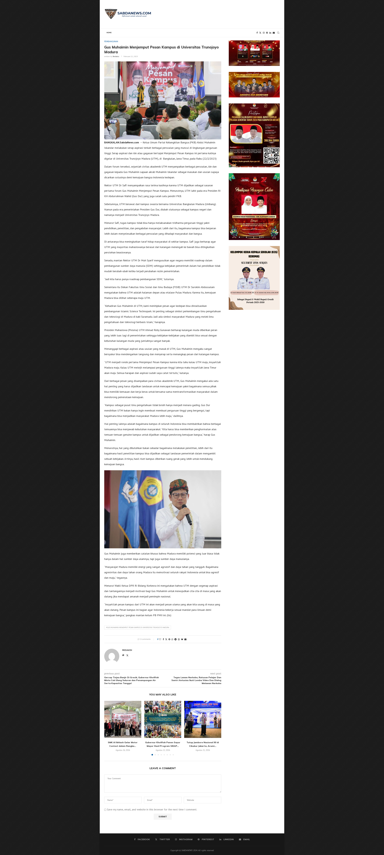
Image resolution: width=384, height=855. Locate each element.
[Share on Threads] (179, 639)
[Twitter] (260, 32)
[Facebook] (257, 32)
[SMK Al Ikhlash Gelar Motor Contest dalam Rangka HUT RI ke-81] (122, 719)
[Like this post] (160, 639)
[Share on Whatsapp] (172, 639)
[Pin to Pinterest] (169, 639)
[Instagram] (264, 32)
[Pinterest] (267, 32)
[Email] (274, 32)
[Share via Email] (185, 639)
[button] (108, 728)
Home (109, 32)
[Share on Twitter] (166, 639)
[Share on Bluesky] (182, 639)
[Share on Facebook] (163, 639)
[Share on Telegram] (175, 639)
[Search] (278, 32)
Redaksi (116, 56)
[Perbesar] (275, 44)
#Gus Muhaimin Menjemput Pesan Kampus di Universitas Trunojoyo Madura (137, 627)
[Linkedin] (270, 32)
